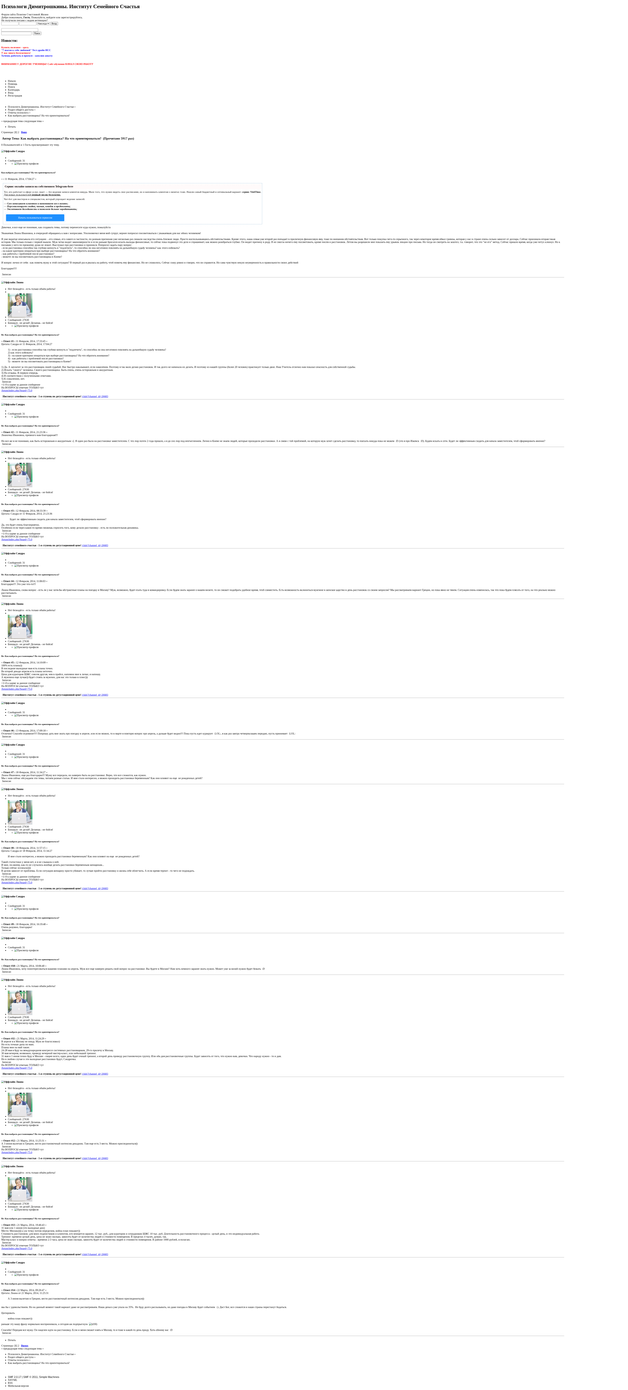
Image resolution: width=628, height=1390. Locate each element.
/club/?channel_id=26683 (95, 396)
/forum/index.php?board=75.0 (16, 390)
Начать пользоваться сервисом (35, 217)
